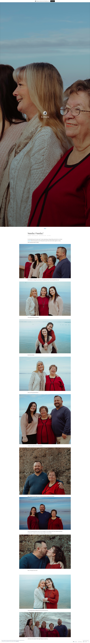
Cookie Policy (17, 641)
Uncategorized (35, 235)
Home (45, 228)
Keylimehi (45, 117)
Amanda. (29, 240)
